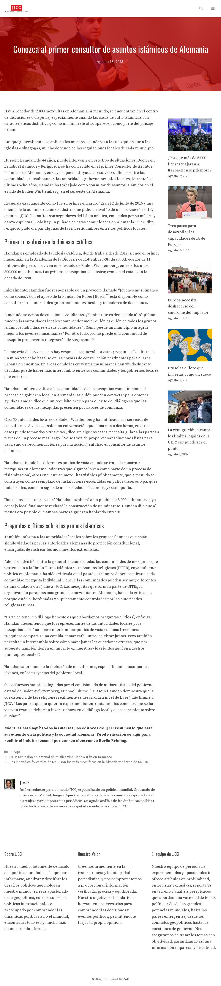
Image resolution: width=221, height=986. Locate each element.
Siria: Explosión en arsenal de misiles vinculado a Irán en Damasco (60, 757)
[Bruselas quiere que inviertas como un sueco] (190, 357)
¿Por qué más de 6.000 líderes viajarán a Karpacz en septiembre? (190, 164)
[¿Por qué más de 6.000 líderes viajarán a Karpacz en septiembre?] (190, 147)
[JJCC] (16, 8)
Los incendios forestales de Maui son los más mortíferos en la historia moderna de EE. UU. (79, 762)
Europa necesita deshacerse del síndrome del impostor (188, 306)
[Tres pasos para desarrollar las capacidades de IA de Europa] (190, 215)
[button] (201, 8)
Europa (15, 752)
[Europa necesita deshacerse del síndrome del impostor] (190, 290)
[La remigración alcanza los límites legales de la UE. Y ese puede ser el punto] (190, 419)
